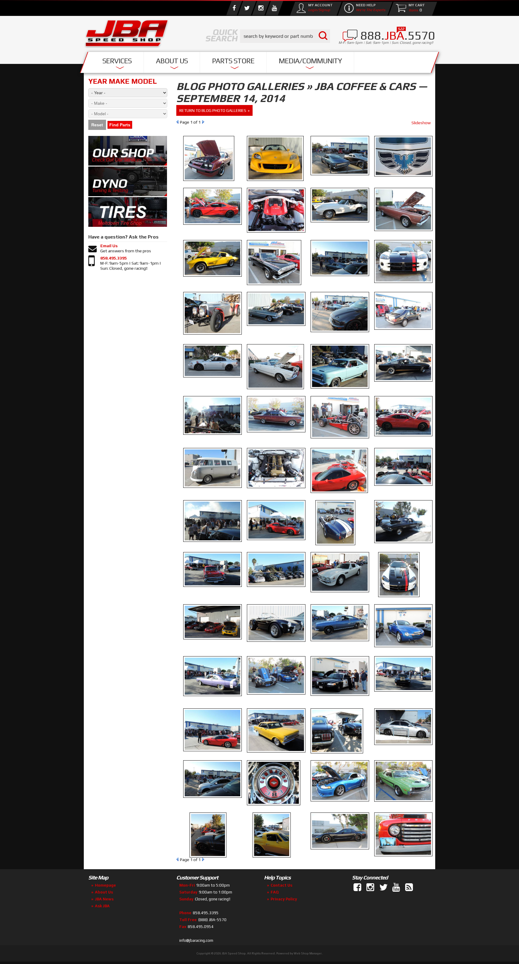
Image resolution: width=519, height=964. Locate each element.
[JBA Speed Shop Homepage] (127, 35)
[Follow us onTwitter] (383, 887)
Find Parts (119, 124)
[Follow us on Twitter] (247, 8)
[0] (412, 10)
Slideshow (421, 122)
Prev (177, 122)
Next (203, 122)
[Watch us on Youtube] (274, 8)
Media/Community (310, 61)
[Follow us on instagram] (260, 8)
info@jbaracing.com (196, 940)
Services (117, 61)
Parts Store (233, 61)
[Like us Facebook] (234, 8)
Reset (97, 124)
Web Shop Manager (308, 953)
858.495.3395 (113, 258)
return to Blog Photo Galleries (212, 110)
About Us (172, 61)
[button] (285, 36)
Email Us (109, 245)
